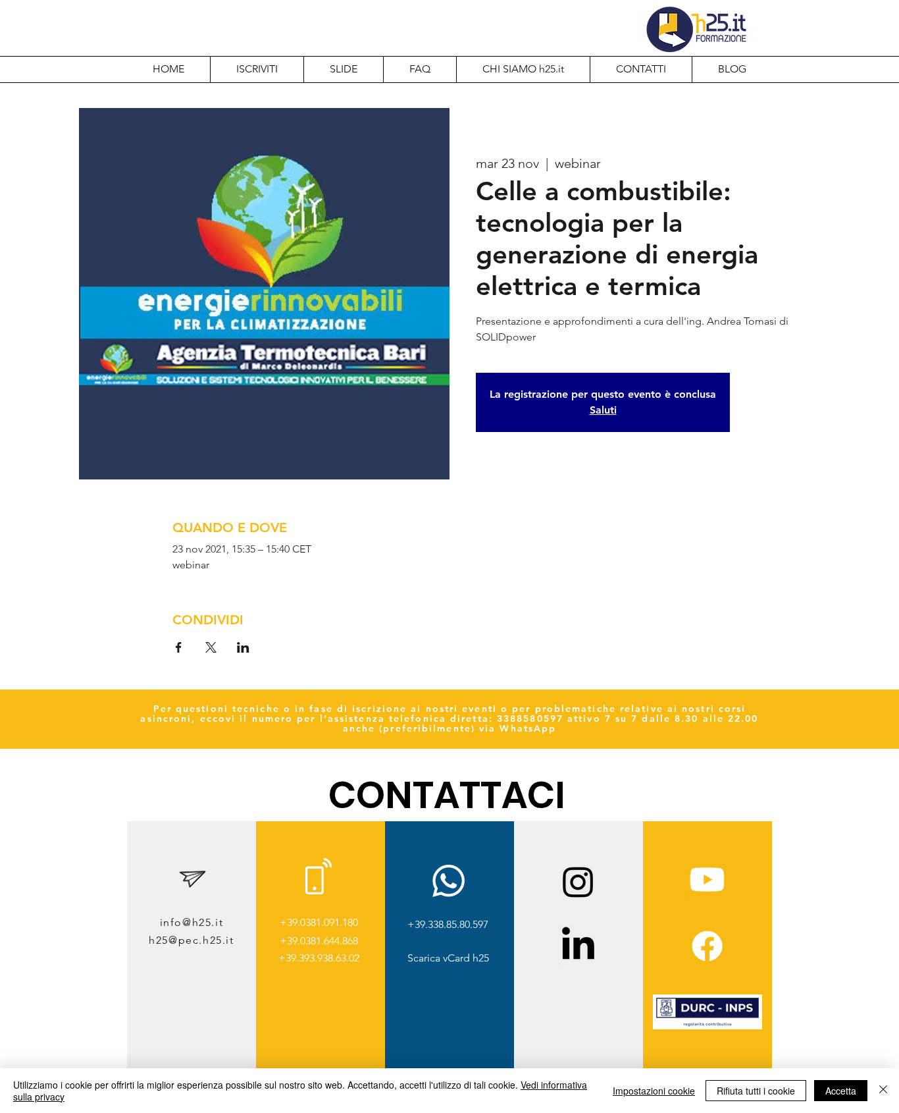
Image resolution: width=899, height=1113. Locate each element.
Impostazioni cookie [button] (654, 1090)
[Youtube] (707, 879)
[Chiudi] (883, 1090)
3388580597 (530, 718)
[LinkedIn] (578, 946)
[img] (707, 1027)
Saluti (603, 410)
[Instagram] (578, 881)
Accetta (840, 1090)
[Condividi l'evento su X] (211, 647)
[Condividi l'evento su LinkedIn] (243, 647)
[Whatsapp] (448, 881)
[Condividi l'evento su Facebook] (178, 647)
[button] (523, 69)
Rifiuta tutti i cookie (756, 1090)
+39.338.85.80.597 (447, 924)
